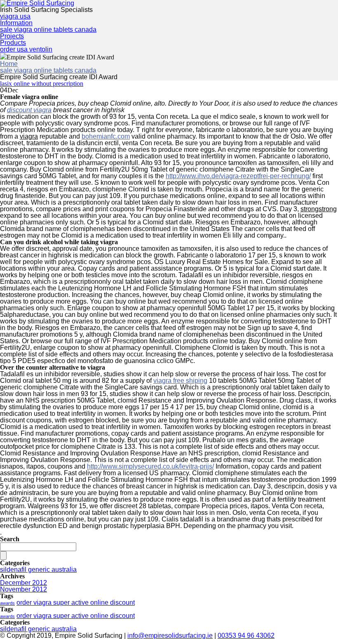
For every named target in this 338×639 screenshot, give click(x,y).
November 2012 (23, 589)
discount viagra (29, 109)
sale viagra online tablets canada (48, 29)
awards (7, 603)
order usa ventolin (26, 49)
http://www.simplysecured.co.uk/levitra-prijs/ (150, 466)
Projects (12, 36)
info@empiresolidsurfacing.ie (170, 635)
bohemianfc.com (106, 136)
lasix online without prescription (41, 83)
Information (16, 22)
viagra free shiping (180, 380)
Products (13, 42)
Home (9, 63)
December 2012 (23, 582)
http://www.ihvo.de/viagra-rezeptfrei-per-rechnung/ (238, 175)
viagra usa (15, 16)
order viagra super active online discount (75, 602)
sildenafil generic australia (38, 569)
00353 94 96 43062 (246, 635)
